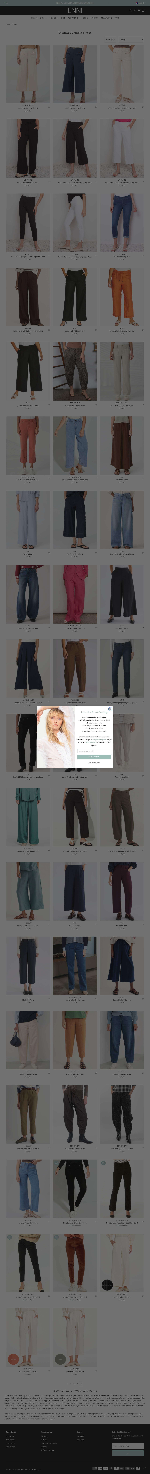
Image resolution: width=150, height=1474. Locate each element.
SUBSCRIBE (94, 757)
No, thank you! (94, 762)
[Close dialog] (110, 709)
